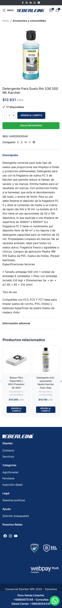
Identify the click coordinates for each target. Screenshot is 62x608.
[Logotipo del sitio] (31, 10)
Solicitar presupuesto (15, 516)
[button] (55, 601)
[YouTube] (15, 536)
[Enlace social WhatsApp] (35, 2)
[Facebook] (5, 536)
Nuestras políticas (13, 500)
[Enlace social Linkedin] (31, 2)
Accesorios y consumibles (29, 20)
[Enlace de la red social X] (26, 2)
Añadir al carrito (31, 115)
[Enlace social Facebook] (22, 2)
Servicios (8, 456)
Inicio (5, 20)
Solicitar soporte (31, 125)
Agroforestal (10, 472)
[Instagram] (10, 536)
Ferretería (8, 478)
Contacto (8, 450)
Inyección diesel (12, 484)
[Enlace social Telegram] (39, 2)
